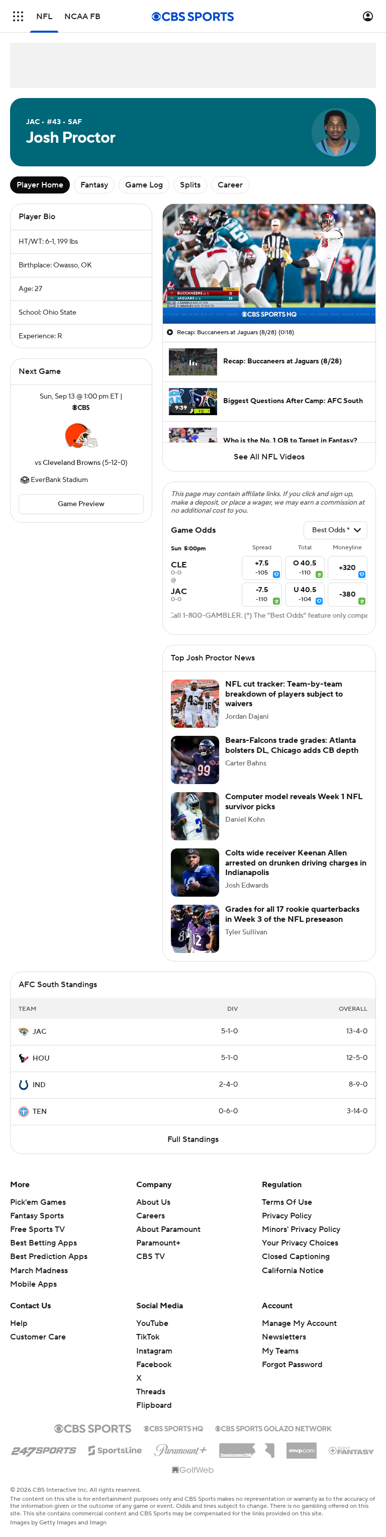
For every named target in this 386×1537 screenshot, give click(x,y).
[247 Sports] (43, 1449)
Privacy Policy (287, 1216)
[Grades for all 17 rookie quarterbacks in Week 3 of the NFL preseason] (195, 929)
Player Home (40, 185)
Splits (190, 185)
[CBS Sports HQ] (173, 1427)
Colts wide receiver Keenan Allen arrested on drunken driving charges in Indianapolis (295, 862)
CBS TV (150, 1257)
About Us (153, 1202)
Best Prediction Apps (48, 1257)
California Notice (293, 1271)
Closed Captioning (296, 1257)
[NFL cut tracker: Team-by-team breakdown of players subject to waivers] (195, 704)
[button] (18, 16)
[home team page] (81, 435)
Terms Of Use (287, 1202)
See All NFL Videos (269, 457)
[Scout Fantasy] (352, 1450)
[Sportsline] (115, 1449)
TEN (40, 1111)
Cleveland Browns (72, 462)
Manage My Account (299, 1323)
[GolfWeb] (193, 1471)
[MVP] (301, 1447)
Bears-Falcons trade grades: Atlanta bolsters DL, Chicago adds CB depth (291, 745)
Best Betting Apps (43, 1243)
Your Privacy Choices (300, 1243)
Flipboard (154, 1405)
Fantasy (94, 185)
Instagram (154, 1351)
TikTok (147, 1337)
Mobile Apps (33, 1284)
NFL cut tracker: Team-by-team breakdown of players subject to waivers (284, 693)
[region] (269, 264)
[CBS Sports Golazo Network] (273, 1427)
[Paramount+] (180, 1448)
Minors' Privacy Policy (301, 1229)
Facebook (153, 1365)
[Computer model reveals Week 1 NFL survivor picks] (195, 816)
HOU (41, 1058)
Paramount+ (158, 1243)
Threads (150, 1392)
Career (230, 185)
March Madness (39, 1271)
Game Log (144, 185)
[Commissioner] (246, 1447)
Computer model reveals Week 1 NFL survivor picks (293, 801)
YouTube (152, 1323)
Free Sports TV (37, 1229)
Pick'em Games (38, 1202)
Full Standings (193, 1139)
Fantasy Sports (37, 1216)
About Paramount (168, 1229)
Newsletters (284, 1337)
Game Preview (81, 504)
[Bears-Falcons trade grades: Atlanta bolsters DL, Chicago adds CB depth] (195, 760)
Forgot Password (292, 1365)
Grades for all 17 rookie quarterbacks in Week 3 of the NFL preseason (292, 914)
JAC (39, 1031)
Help (19, 1323)
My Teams (280, 1351)
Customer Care (38, 1337)
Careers (150, 1216)
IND (39, 1085)
